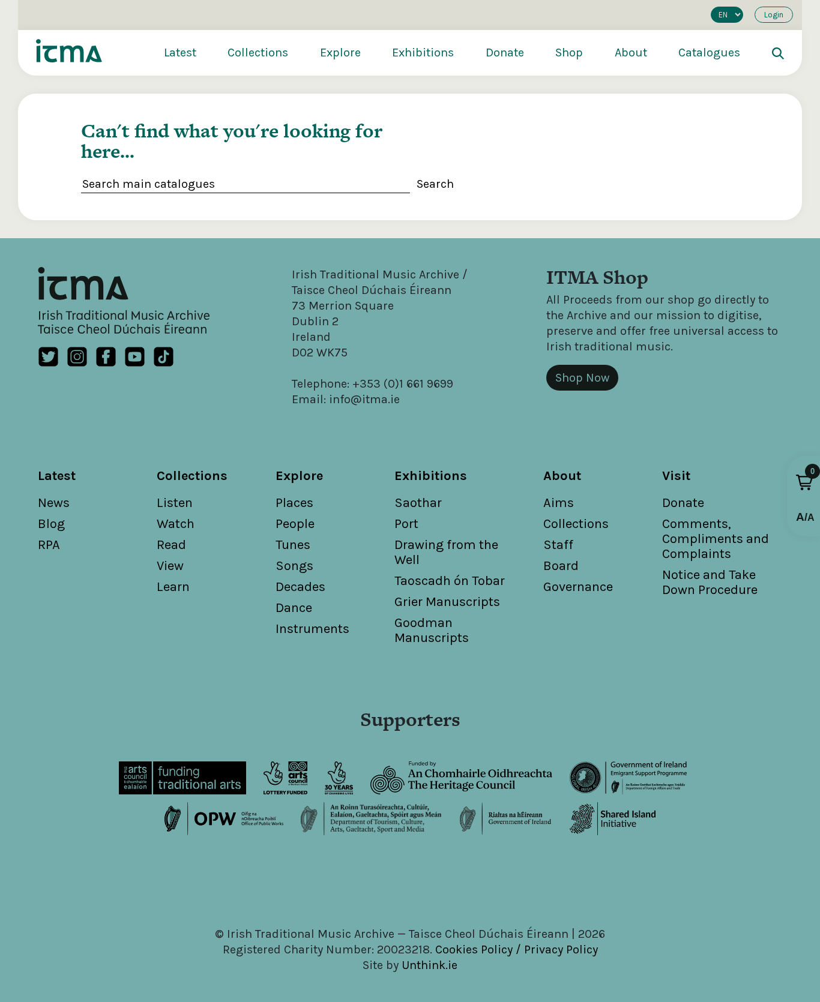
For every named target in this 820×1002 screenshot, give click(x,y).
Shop (569, 52)
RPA (49, 545)
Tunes (293, 545)
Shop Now (582, 378)
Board (561, 566)
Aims (558, 503)
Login (773, 14)
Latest (180, 52)
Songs (294, 566)
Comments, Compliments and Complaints (715, 539)
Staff (558, 545)
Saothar (418, 503)
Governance (578, 587)
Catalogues (709, 52)
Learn (173, 587)
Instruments (312, 629)
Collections (258, 52)
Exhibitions (423, 52)
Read (171, 545)
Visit (676, 476)
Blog (51, 524)
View (170, 566)
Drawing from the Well (446, 552)
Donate (505, 52)
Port (406, 524)
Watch (175, 524)
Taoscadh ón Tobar (449, 581)
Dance (294, 608)
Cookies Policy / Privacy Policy (516, 949)
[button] (804, 482)
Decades (300, 587)
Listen (175, 503)
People (295, 524)
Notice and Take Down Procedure (710, 582)
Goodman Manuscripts (431, 630)
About (631, 52)
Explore (340, 52)
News (54, 503)
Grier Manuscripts (447, 602)
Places (294, 503)
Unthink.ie (429, 965)
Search (435, 184)
